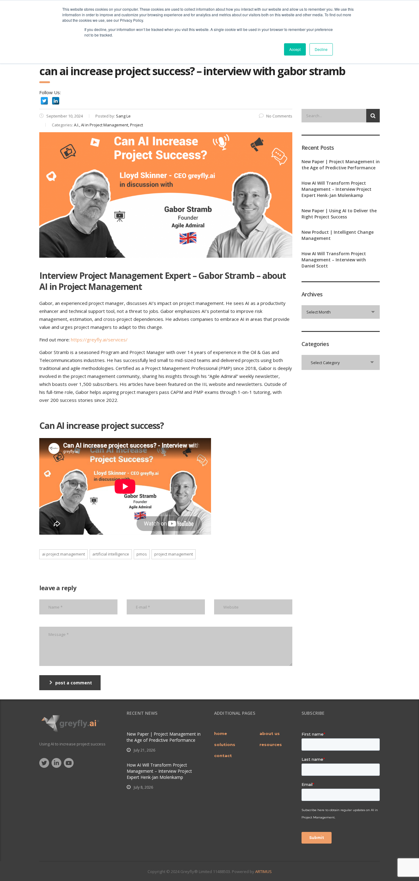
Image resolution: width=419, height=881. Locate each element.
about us (269, 733)
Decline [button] (321, 49)
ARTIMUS (263, 871)
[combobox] (341, 312)
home (220, 733)
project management (173, 554)
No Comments (279, 116)
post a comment (73, 683)
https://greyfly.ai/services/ (99, 340)
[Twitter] (44, 101)
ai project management (63, 554)
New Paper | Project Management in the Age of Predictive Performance (341, 165)
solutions (224, 744)
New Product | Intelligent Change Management (338, 235)
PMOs (141, 554)
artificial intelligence (110, 554)
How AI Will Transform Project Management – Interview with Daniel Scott (334, 260)
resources (270, 744)
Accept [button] (295, 49)
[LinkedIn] (56, 101)
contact (223, 755)
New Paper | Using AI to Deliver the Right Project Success (339, 214)
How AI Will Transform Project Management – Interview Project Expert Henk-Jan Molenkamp (336, 189)
